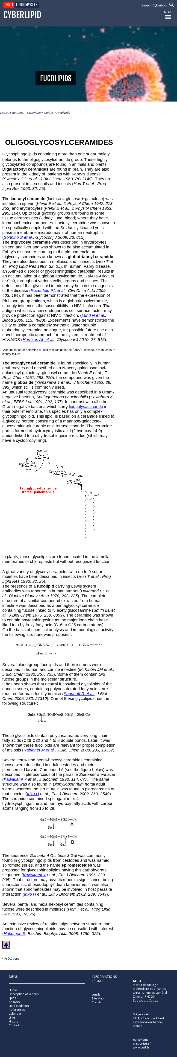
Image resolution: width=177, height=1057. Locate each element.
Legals (96, 994)
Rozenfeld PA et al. (48, 290)
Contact (14, 1025)
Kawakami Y (15, 779)
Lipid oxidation (19, 1006)
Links (12, 1017)
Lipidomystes (27, 4)
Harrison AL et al (38, 339)
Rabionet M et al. (39, 750)
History (13, 1021)
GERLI (9, 4)
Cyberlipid (22, 15)
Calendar (15, 1014)
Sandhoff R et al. (79, 693)
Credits (96, 1002)
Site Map (98, 998)
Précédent (11, 959)
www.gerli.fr (141, 1047)
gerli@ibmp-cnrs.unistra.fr (142, 1041)
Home (13, 990)
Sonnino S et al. (18, 237)
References (17, 1010)
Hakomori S (14, 933)
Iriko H (33, 794)
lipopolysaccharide (86, 406)
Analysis (14, 1002)
